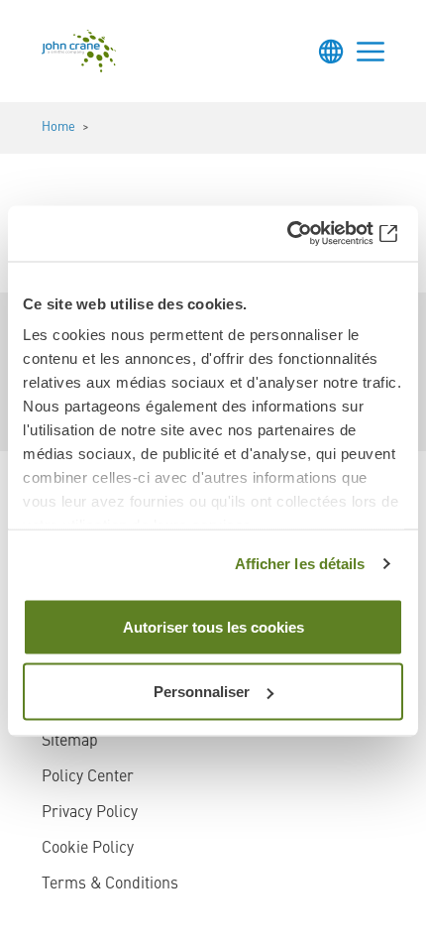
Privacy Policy (90, 813)
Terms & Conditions (110, 884)
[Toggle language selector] (331, 51)
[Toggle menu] (370, 51)
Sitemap (70, 742)
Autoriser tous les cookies (213, 626)
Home (58, 127)
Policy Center (88, 777)
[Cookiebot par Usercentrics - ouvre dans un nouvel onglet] (316, 234)
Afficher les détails (300, 563)
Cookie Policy (88, 849)
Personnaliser (202, 691)
